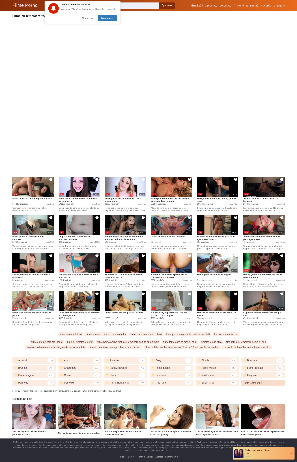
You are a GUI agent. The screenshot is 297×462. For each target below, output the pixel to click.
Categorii (279, 5)
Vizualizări (196, 5)
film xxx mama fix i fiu (225, 334)
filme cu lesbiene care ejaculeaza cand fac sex (115, 347)
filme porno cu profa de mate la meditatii (188, 334)
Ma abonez (107, 18)
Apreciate (211, 5)
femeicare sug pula (211, 342)
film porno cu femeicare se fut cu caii (246, 342)
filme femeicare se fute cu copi (179, 342)
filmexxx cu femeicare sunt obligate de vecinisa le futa (55, 347)
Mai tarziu (87, 18)
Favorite (266, 5)
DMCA (131, 457)
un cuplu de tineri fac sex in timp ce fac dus (247, 347)
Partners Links (171, 457)
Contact (159, 457)
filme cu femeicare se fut (80, 342)
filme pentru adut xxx (71, 334)
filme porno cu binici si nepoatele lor (106, 334)
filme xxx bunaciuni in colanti (146, 334)
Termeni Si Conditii (144, 457)
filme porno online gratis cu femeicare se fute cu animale (128, 342)
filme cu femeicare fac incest (46, 342)
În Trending (241, 5)
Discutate (225, 5)
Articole (122, 457)
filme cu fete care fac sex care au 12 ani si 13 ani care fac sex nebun (182, 347)
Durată (254, 5)
